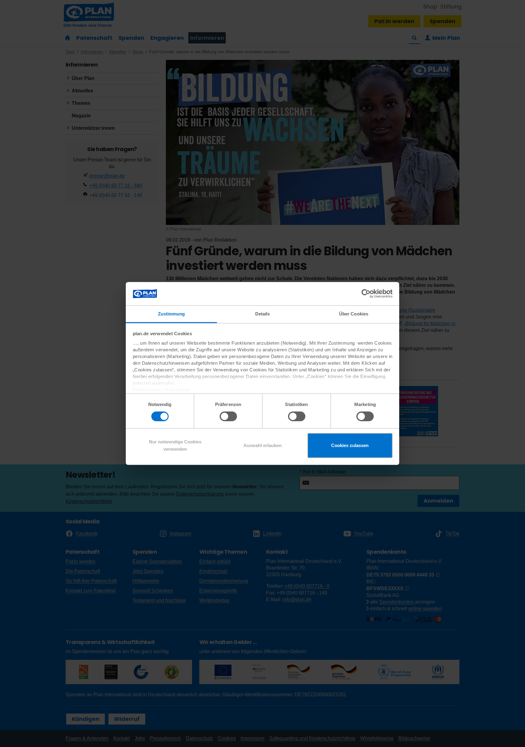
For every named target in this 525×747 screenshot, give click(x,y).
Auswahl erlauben (262, 445)
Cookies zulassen (350, 445)
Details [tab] (262, 313)
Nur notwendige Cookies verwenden (175, 445)
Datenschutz (147, 389)
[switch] (228, 416)
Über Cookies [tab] (353, 313)
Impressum (177, 389)
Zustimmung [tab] (171, 313)
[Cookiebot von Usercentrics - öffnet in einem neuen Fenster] (366, 293)
